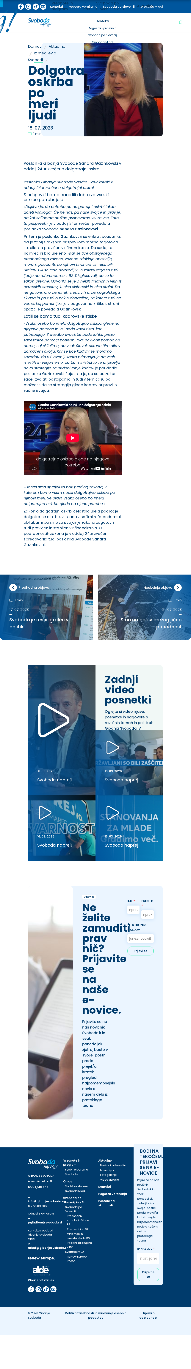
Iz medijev (107, 1170)
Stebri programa (76, 1169)
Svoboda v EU (74, 1252)
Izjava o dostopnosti (148, 1315)
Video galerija (109, 1180)
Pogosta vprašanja (102, 28)
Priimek (147, 903)
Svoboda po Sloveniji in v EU (74, 1200)
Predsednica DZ (78, 1229)
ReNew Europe (77, 1256)
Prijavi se (140, 951)
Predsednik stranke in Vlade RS (78, 1220)
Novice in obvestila (113, 1165)
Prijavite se (148, 1274)
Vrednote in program (72, 1163)
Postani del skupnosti (106, 1203)
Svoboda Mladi (102, 42)
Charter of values (41, 1280)
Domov (35, 46)
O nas (67, 1181)
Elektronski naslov (137, 927)
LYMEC (71, 1261)
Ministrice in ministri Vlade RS (78, 1236)
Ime (131, 901)
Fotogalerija (108, 1175)
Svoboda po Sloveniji (102, 35)
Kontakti (102, 21)
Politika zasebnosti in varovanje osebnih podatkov (95, 1315)
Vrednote (71, 1174)
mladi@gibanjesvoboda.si (47, 1248)
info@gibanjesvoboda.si (46, 1201)
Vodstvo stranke (76, 1186)
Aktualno (145, 6)
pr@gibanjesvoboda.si (45, 1222)
